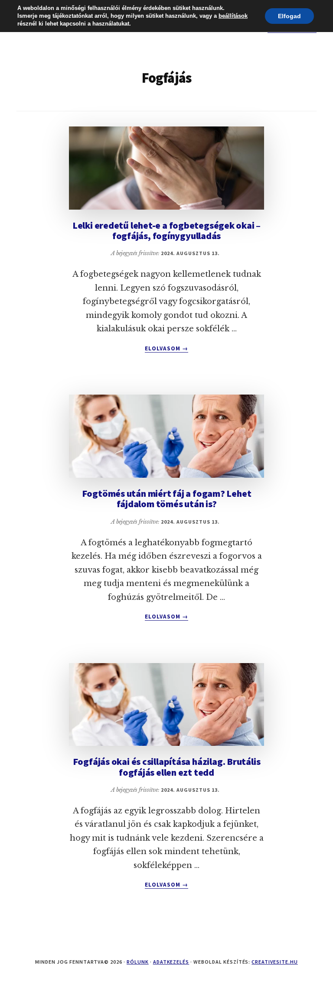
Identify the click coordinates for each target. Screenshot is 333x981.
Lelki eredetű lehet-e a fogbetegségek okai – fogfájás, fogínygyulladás (166, 230)
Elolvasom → (166, 349)
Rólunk (138, 961)
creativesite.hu (274, 961)
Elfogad (289, 16)
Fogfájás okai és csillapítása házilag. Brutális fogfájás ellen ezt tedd (167, 766)
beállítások (233, 16)
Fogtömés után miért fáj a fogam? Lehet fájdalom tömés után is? (166, 498)
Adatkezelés (171, 961)
